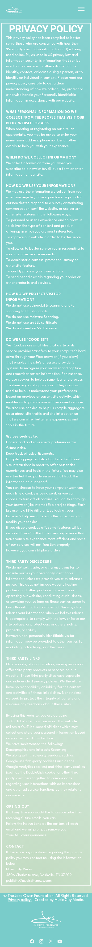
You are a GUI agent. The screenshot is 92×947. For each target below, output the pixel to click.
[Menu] (81, 9)
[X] (51, 941)
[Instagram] (41, 941)
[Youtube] (60, 941)
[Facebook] (32, 941)
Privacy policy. (20, 900)
